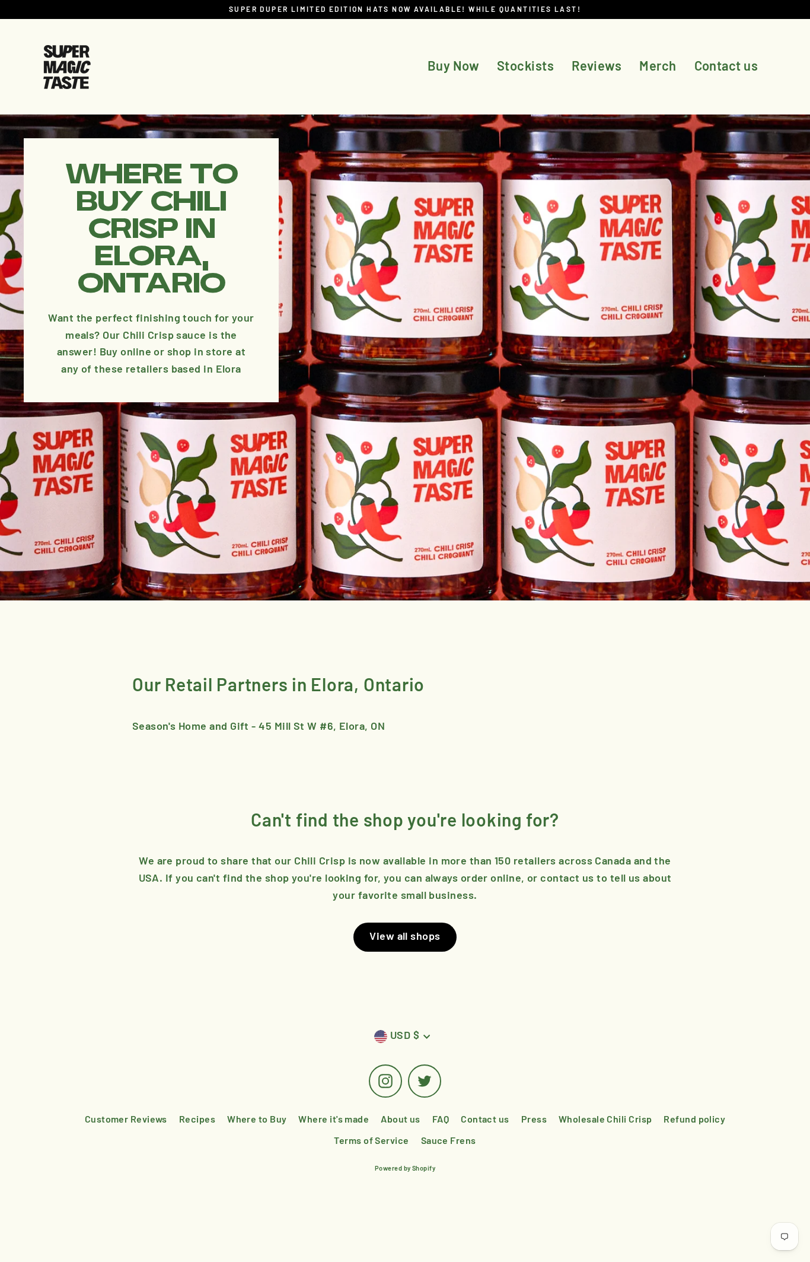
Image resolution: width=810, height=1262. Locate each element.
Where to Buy (256, 1119)
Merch (657, 66)
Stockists (525, 66)
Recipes (197, 1119)
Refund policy (694, 1119)
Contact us (726, 66)
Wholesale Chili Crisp (605, 1119)
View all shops (404, 937)
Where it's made (333, 1119)
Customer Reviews (126, 1119)
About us (400, 1119)
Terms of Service (371, 1141)
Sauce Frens (448, 1141)
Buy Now (453, 66)
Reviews (596, 66)
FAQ (440, 1119)
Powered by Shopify (405, 1168)
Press (534, 1119)
